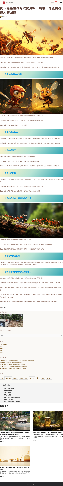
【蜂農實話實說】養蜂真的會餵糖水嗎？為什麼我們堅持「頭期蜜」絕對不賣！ (19, 360)
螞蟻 (5, 307)
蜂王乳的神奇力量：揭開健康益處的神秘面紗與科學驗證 (13, 366)
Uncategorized (3, 344)
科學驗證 (15, 378)
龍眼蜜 (1, 352)
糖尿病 (21, 378)
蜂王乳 (1, 348)
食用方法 (49, 378)
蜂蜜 (2, 307)
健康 (2, 378)
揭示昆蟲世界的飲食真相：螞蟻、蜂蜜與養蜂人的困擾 (13, 368)
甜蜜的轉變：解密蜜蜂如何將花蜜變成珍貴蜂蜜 (11, 362)
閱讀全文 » (2, 441)
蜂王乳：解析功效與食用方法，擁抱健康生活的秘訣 (12, 364)
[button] (61, 2)
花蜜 (26, 378)
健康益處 (8, 378)
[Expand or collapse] (61, 385)
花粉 (1, 346)
